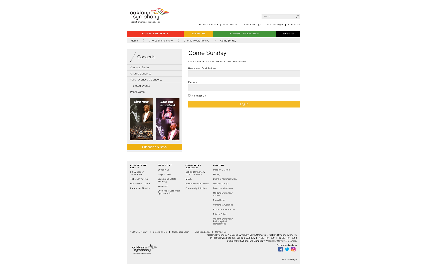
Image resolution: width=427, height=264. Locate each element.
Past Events (137, 92)
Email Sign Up (230, 24)
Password (193, 82)
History (217, 174)
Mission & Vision (221, 170)
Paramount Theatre (140, 188)
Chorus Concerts (140, 73)
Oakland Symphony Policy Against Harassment (223, 221)
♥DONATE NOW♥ (208, 24)
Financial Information (224, 209)
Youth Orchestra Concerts (146, 79)
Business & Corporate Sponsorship (169, 192)
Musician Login (275, 24)
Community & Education (244, 33)
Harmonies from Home (197, 183)
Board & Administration (225, 179)
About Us (288, 33)
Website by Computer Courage (281, 241)
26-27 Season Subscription (137, 173)
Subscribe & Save (154, 147)
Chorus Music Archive (196, 40)
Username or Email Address (202, 68)
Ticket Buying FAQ (139, 179)
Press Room (219, 200)
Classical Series (139, 67)
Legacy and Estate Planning (167, 180)
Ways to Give (164, 174)
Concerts (146, 56)
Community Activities (196, 188)
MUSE (188, 179)
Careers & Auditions (223, 205)
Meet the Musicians (223, 188)
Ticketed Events (140, 85)
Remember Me (198, 95)
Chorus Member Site (161, 40)
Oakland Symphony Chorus (223, 194)
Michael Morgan (221, 183)
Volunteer (163, 186)
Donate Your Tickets (140, 183)
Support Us (198, 33)
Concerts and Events (155, 33)
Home (134, 40)
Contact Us (294, 24)
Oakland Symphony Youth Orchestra (195, 173)
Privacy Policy (220, 214)
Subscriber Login (252, 24)
